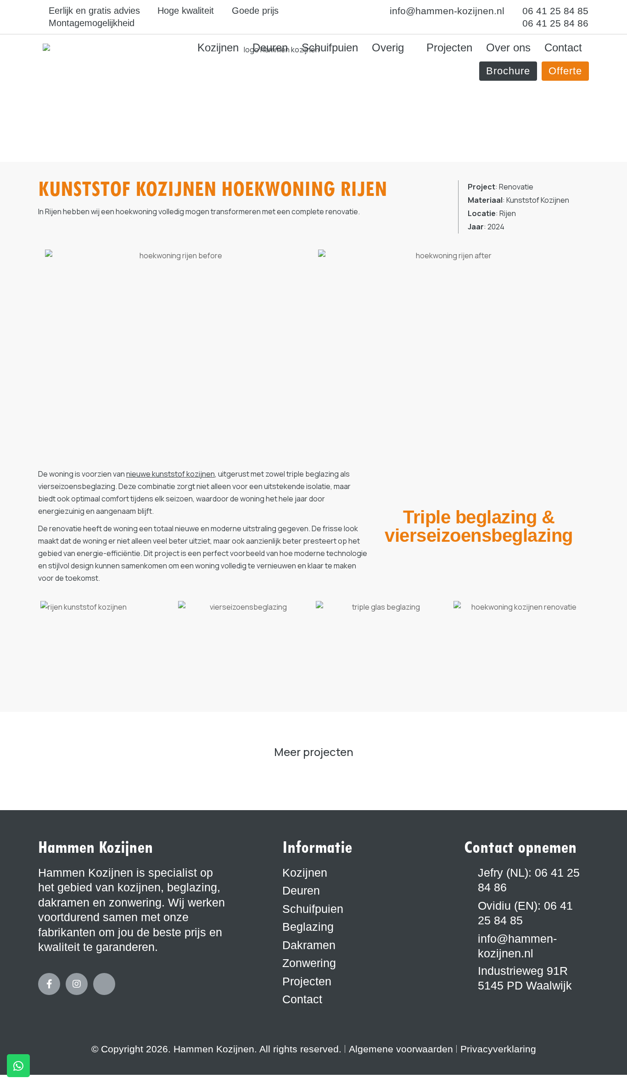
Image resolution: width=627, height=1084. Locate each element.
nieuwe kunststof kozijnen (170, 474)
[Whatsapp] (18, 1065)
